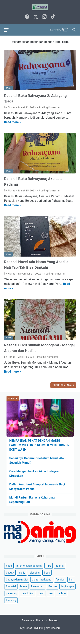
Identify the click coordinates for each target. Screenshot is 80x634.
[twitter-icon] (35, 17)
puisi (41, 593)
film (71, 579)
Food (9, 565)
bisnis (21, 572)
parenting (11, 593)
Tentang (53, 620)
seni (51, 593)
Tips (48, 565)
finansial (11, 586)
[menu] (8, 29)
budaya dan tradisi (17, 579)
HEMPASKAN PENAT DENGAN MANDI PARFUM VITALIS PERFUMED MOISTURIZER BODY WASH (39, 445)
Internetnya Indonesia (29, 565)
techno (62, 593)
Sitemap (40, 620)
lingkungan (67, 586)
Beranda (27, 620)
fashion (60, 579)
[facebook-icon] (27, 17)
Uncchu (55, 628)
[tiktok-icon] (52, 17)
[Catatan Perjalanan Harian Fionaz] (40, 7)
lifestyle (52, 586)
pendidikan (28, 593)
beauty (10, 572)
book (47, 572)
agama (59, 565)
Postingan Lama (62, 385)
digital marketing (41, 579)
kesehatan (37, 586)
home (23, 586)
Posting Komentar (49, 107)
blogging (35, 572)
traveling (11, 600)
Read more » (12, 122)
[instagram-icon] (44, 17)
